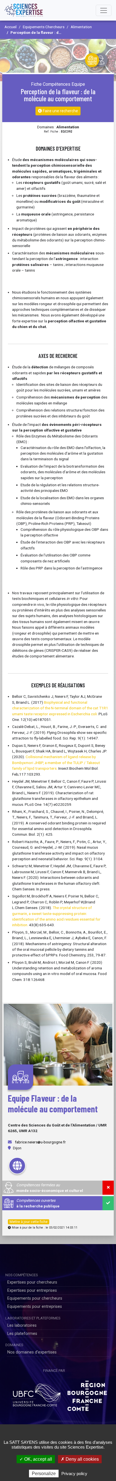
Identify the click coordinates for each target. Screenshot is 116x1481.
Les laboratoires (22, 1325)
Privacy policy (74, 1473)
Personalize (44, 1473)
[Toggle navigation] (103, 10)
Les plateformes (22, 1333)
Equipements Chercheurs (43, 27)
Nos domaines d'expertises (32, 1352)
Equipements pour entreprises (34, 1306)
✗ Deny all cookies (80, 1459)
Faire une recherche (60, 111)
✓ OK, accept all (35, 1459)
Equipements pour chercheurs (34, 1298)
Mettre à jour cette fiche (29, 1222)
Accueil (11, 27)
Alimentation (81, 27)
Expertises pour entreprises (32, 1290)
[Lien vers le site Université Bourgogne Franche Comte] (36, 1393)
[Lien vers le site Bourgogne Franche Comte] (87, 1393)
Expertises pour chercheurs (32, 1282)
